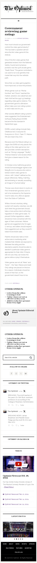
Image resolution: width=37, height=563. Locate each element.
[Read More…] (9, 487)
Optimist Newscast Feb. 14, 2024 (17, 499)
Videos (18, 451)
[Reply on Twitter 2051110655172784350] (9, 425)
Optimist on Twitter (18, 383)
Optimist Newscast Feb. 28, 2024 (16, 477)
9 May (20, 391)
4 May (20, 411)
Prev (5, 529)
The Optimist (12, 391)
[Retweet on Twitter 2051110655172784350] (13, 425)
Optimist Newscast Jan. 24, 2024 (17, 504)
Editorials (16, 283)
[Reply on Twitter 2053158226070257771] (9, 405)
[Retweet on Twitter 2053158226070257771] (13, 405)
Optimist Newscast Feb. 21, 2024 (17, 494)
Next (31, 529)
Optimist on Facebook (18, 439)
